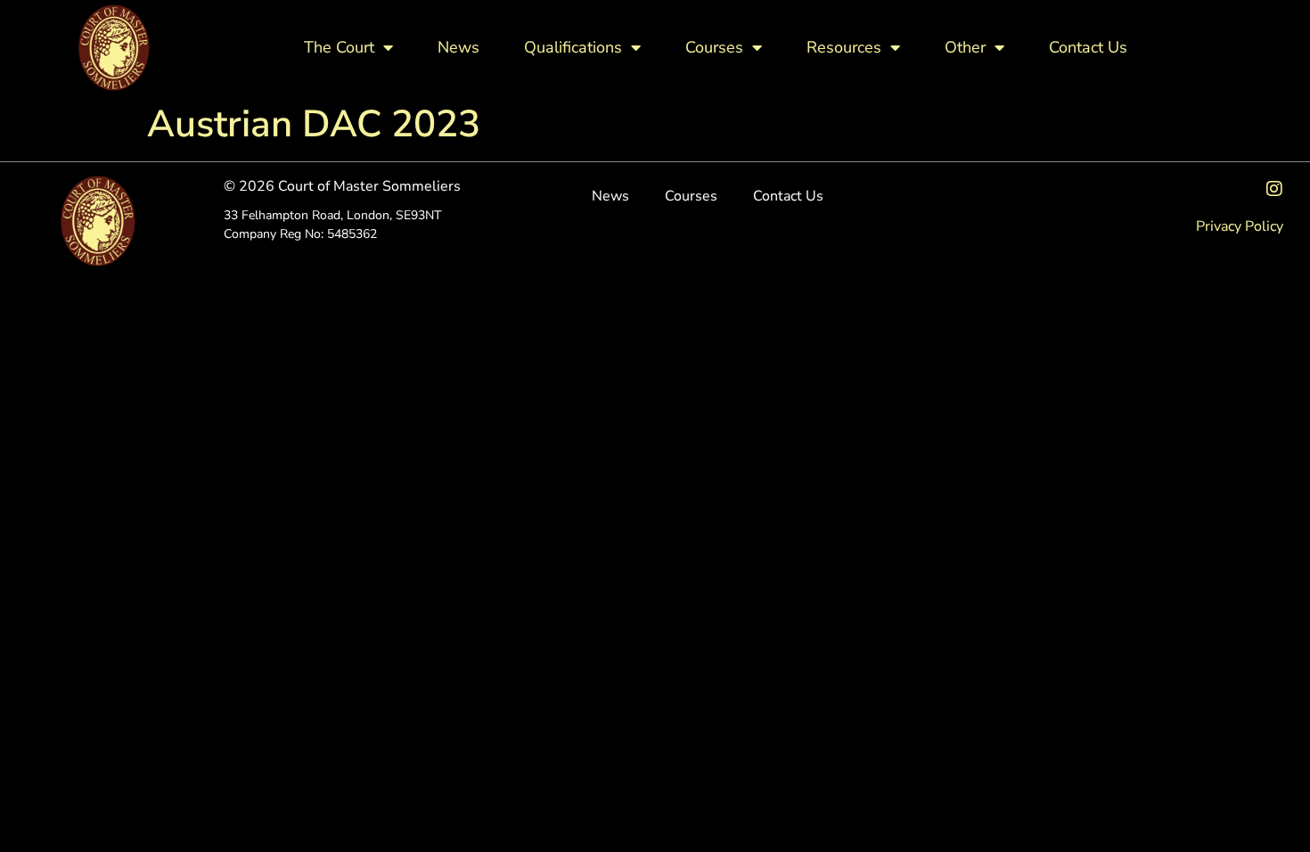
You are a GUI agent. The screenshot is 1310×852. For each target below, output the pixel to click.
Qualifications (573, 47)
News (458, 47)
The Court (339, 47)
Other (965, 47)
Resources (843, 47)
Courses (714, 47)
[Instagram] (1274, 189)
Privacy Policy (1239, 226)
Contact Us (1088, 47)
